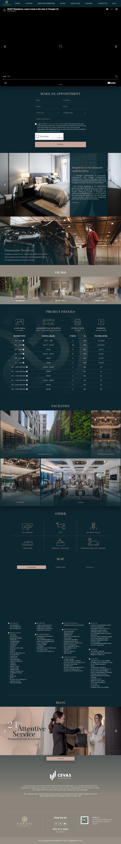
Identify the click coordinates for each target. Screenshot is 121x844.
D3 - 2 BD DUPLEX (19, 329)
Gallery (88, 3)
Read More (75, 202)
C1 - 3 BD (18, 316)
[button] (5, 46)
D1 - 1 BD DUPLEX (18, 321)
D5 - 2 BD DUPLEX (19, 338)
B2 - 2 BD (18, 303)
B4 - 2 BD (18, 312)
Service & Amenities (46, 3)
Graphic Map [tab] (60, 521)
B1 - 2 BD (18, 299)
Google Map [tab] (31, 521)
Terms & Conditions (53, 124)
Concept (28, 3)
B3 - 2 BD (18, 307)
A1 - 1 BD (18, 294)
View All (60, 712)
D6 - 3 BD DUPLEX (19, 343)
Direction (89, 521)
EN (114, 3)
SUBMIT (60, 144)
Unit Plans (75, 3)
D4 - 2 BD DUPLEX (18, 334)
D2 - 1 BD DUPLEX (18, 325)
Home (17, 3)
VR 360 (62, 3)
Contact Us (102, 3)
